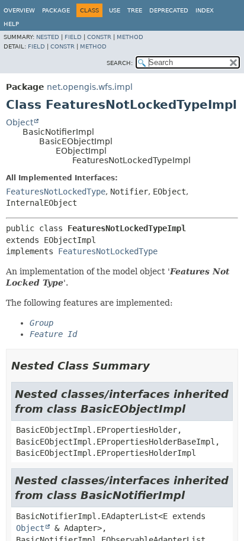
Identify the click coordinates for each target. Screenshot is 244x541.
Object (19, 122)
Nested (47, 37)
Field (73, 37)
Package (56, 10)
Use (114, 10)
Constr (99, 37)
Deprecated (168, 10)
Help (11, 24)
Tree (134, 10)
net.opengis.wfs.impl (90, 87)
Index (204, 10)
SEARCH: (120, 63)
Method (130, 37)
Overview (19, 10)
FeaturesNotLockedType (55, 191)
